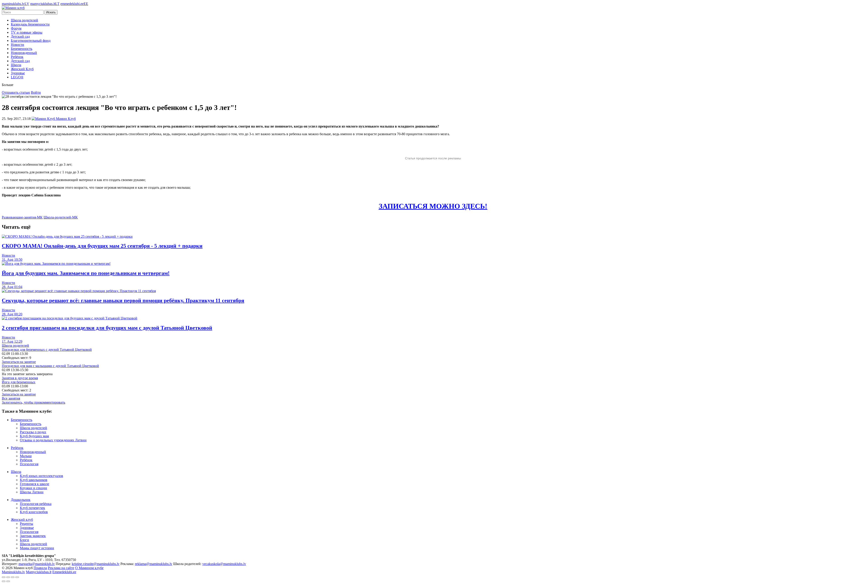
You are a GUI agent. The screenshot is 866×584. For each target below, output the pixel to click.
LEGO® (17, 77)
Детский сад (20, 36)
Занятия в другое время (20, 378)
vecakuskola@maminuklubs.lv (224, 564)
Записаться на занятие (19, 362)
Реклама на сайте (61, 568)
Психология (29, 464)
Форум (16, 28)
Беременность (21, 49)
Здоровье (18, 73)
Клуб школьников (33, 480)
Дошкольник (20, 500)
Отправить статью (16, 92)
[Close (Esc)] (3, 577)
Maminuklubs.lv (13, 572)
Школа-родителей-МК (61, 217)
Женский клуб (22, 519)
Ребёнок (17, 57)
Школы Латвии (32, 492)
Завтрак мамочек (33, 536)
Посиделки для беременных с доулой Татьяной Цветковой (47, 349)
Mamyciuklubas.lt (38, 572)
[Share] (8, 577)
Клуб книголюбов (34, 512)
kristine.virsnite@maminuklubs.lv (96, 564)
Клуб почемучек (32, 508)
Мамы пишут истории (37, 548)
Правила (40, 568)
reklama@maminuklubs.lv (153, 564)
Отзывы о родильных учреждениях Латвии (53, 440)
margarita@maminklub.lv (36, 564)
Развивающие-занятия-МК (22, 217)
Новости (17, 45)
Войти (36, 92)
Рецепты (26, 524)
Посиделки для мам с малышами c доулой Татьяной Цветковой (50, 366)
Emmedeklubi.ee (64, 572)
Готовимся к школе (34, 484)
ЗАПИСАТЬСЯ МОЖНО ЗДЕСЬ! (433, 206)
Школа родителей (24, 20)
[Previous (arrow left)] (3, 581)
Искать (51, 12)
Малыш (26, 456)
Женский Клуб (22, 69)
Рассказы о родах (33, 432)
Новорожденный (24, 53)
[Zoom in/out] (17, 577)
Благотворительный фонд (31, 40)
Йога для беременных (18, 382)
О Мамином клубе (89, 568)
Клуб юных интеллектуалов (41, 476)
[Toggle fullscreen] (12, 577)
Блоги (24, 540)
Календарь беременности (30, 24)
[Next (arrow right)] (8, 581)
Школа (16, 65)
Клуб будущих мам (34, 436)
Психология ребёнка (35, 504)
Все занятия (11, 398)
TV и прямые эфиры (26, 32)
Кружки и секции (33, 488)
